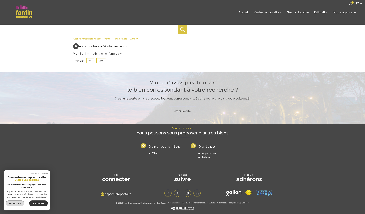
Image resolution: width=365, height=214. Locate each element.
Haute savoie (120, 38)
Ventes (258, 12)
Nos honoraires (174, 203)
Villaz (155, 153)
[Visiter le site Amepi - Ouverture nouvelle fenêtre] (264, 193)
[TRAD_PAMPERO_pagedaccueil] (24, 17)
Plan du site (186, 203)
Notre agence (342, 12)
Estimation (321, 12)
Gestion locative (298, 12)
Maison (206, 157)
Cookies (245, 203)
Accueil (244, 12)
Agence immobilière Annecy (87, 38)
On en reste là (38, 174)
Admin (212, 203)
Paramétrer (15, 203)
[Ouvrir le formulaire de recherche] (182, 29)
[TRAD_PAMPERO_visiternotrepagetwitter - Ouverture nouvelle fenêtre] (177, 193)
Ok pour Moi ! (38, 203)
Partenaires (221, 203)
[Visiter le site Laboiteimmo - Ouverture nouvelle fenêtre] (182, 209)
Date (101, 60)
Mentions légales (200, 203)
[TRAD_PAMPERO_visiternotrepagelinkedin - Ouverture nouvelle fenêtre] (197, 193)
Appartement (209, 153)
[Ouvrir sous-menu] (265, 12)
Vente (107, 38)
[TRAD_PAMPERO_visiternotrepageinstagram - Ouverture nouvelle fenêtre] (187, 193)
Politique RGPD (234, 203)
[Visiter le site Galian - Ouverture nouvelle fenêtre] (233, 193)
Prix (90, 60)
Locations (275, 12)
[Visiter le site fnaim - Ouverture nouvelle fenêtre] (249, 192)
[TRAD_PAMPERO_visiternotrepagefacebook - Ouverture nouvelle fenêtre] (168, 193)
